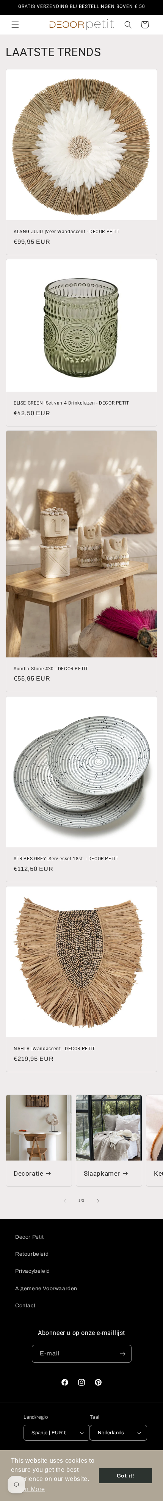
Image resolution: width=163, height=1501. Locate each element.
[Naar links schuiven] (64, 1200)
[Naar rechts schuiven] (98, 1200)
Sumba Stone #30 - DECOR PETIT (51, 668)
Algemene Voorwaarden (46, 1288)
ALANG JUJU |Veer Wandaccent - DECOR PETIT (67, 231)
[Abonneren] (122, 1354)
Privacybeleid (32, 1271)
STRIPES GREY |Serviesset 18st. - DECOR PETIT (66, 858)
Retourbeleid (32, 1254)
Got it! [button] (126, 1476)
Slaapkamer (102, 1173)
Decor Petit (29, 1237)
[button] (15, 24)
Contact (25, 1305)
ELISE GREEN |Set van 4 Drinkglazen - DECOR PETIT (71, 403)
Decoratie (28, 1173)
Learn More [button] (28, 1489)
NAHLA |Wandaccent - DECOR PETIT (54, 1048)
